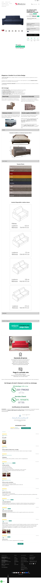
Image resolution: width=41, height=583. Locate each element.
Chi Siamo (16, 558)
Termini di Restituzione (24, 561)
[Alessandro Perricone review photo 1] (4, 475)
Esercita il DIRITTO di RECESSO (24, 569)
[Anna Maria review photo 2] (8, 531)
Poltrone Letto (5, 3)
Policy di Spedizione (24, 558)
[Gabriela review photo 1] (4, 442)
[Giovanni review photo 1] (4, 515)
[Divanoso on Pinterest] (35, 563)
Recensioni (4, 6)
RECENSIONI (16, 561)
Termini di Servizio (24, 560)
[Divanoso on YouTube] (33, 563)
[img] (4, 446)
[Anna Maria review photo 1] (4, 531)
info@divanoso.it (6, 564)
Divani (10, 3)
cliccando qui (36, 379)
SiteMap (22, 564)
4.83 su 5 (16, 427)
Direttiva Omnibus (24, 567)
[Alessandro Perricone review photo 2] (8, 475)
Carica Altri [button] (20, 543)
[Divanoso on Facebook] (31, 563)
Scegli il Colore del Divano (31, 29)
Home (15, 557)
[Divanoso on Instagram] (29, 563)
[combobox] (33, 26)
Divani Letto (16, 564)
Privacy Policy (23, 557)
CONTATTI (16, 560)
